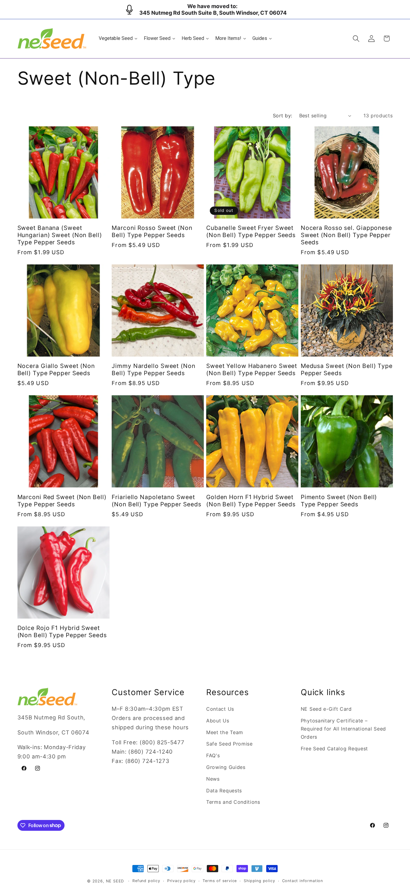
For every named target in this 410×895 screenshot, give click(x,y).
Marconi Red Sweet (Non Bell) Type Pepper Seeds (62, 500)
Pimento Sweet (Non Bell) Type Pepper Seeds (339, 500)
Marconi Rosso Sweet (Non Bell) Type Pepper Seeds (152, 231)
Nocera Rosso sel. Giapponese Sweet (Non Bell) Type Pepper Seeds (346, 235)
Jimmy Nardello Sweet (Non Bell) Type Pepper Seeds (153, 369)
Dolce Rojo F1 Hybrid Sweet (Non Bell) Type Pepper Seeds (62, 631)
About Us (217, 721)
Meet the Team (224, 732)
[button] (356, 38)
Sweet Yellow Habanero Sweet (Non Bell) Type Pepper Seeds (251, 369)
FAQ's (213, 755)
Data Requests (224, 791)
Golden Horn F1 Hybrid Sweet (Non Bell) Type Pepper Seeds (251, 500)
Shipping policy (259, 880)
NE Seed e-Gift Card (326, 709)
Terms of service (220, 880)
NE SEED (115, 881)
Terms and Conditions (233, 802)
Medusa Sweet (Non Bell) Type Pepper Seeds (347, 369)
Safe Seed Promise (229, 744)
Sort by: (282, 116)
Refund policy (146, 880)
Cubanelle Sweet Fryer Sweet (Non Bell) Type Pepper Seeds (251, 231)
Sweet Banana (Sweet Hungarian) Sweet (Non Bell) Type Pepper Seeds (59, 235)
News (213, 779)
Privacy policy (181, 880)
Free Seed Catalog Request (334, 749)
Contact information (302, 880)
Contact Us (220, 709)
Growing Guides (226, 767)
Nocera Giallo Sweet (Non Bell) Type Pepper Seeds (56, 369)
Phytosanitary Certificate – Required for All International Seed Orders (343, 729)
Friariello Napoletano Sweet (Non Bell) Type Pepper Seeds (156, 500)
